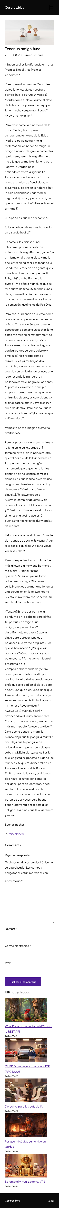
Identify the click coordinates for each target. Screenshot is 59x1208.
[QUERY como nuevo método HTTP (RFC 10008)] (26, 1051)
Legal (51, 1200)
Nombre (11, 929)
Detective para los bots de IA (24, 1106)
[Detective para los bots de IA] (26, 1091)
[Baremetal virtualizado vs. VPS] (26, 1166)
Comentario (14, 881)
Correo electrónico (18, 946)
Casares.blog (14, 7)
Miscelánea (16, 834)
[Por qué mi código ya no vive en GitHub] (26, 1126)
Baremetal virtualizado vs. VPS (25, 1181)
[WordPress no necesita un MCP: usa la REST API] (26, 1011)
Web (8, 963)
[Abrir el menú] (51, 7)
